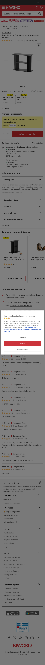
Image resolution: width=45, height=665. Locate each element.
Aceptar (22, 343)
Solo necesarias (22, 349)
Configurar (22, 337)
